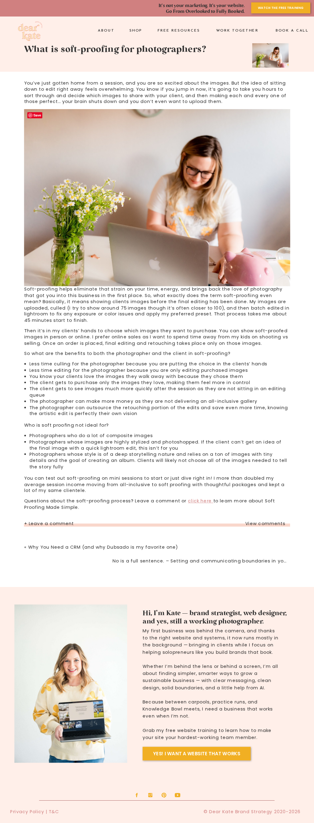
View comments (265, 523)
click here (200, 501)
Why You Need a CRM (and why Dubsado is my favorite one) (103, 547)
